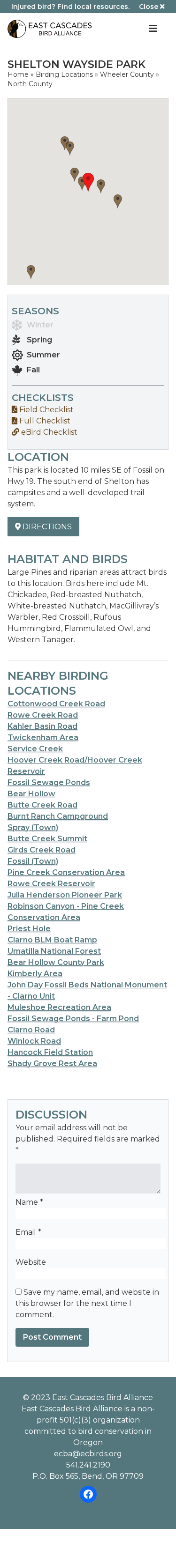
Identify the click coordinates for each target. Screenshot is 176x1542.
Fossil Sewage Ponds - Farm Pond (73, 1018)
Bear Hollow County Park (56, 962)
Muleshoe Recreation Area (59, 1007)
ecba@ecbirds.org (88, 1453)
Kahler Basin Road (42, 726)
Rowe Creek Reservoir (51, 883)
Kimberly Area (35, 973)
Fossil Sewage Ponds (49, 782)
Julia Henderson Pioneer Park (65, 894)
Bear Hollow (31, 793)
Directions (46, 526)
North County (30, 84)
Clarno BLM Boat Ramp (52, 939)
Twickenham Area (43, 737)
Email (28, 1232)
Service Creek (35, 748)
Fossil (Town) (33, 861)
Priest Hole (29, 928)
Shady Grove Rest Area (52, 1063)
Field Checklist (45, 409)
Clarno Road (31, 1029)
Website (30, 1262)
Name (29, 1202)
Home (18, 74)
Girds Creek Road (42, 849)
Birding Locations (64, 74)
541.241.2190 (88, 1464)
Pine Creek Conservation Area (66, 872)
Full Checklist (43, 420)
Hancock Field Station (50, 1052)
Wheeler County (127, 74)
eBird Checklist (48, 432)
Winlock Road (34, 1041)
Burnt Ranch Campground (58, 816)
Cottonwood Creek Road (56, 703)
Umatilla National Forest (54, 951)
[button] (88, 182)
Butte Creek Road (42, 805)
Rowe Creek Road (43, 715)
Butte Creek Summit (47, 838)
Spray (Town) (33, 827)
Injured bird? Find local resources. (70, 6)
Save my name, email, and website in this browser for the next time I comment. (87, 1303)
